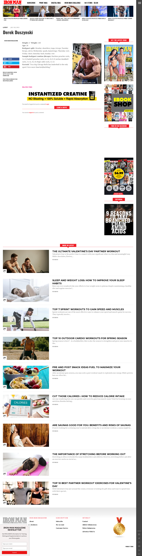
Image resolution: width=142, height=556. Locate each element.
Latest (5, 27)
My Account (60, 525)
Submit (14, 552)
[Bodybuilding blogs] (119, 537)
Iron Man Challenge (72, 3)
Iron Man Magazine (11, 41)
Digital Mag (56, 3)
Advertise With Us (88, 532)
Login (47, 104)
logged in (31, 112)
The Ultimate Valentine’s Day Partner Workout (86, 251)
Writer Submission (88, 528)
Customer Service (62, 528)
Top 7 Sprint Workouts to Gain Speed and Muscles (88, 309)
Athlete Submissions (89, 525)
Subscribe (31, 3)
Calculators (33, 525)
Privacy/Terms (129, 546)
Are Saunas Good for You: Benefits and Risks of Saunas (91, 425)
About (31, 521)
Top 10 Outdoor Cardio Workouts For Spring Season (89, 338)
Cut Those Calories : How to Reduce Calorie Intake (88, 396)
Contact (85, 521)
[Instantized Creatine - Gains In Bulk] (62, 100)
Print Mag (43, 3)
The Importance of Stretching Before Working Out (89, 454)
